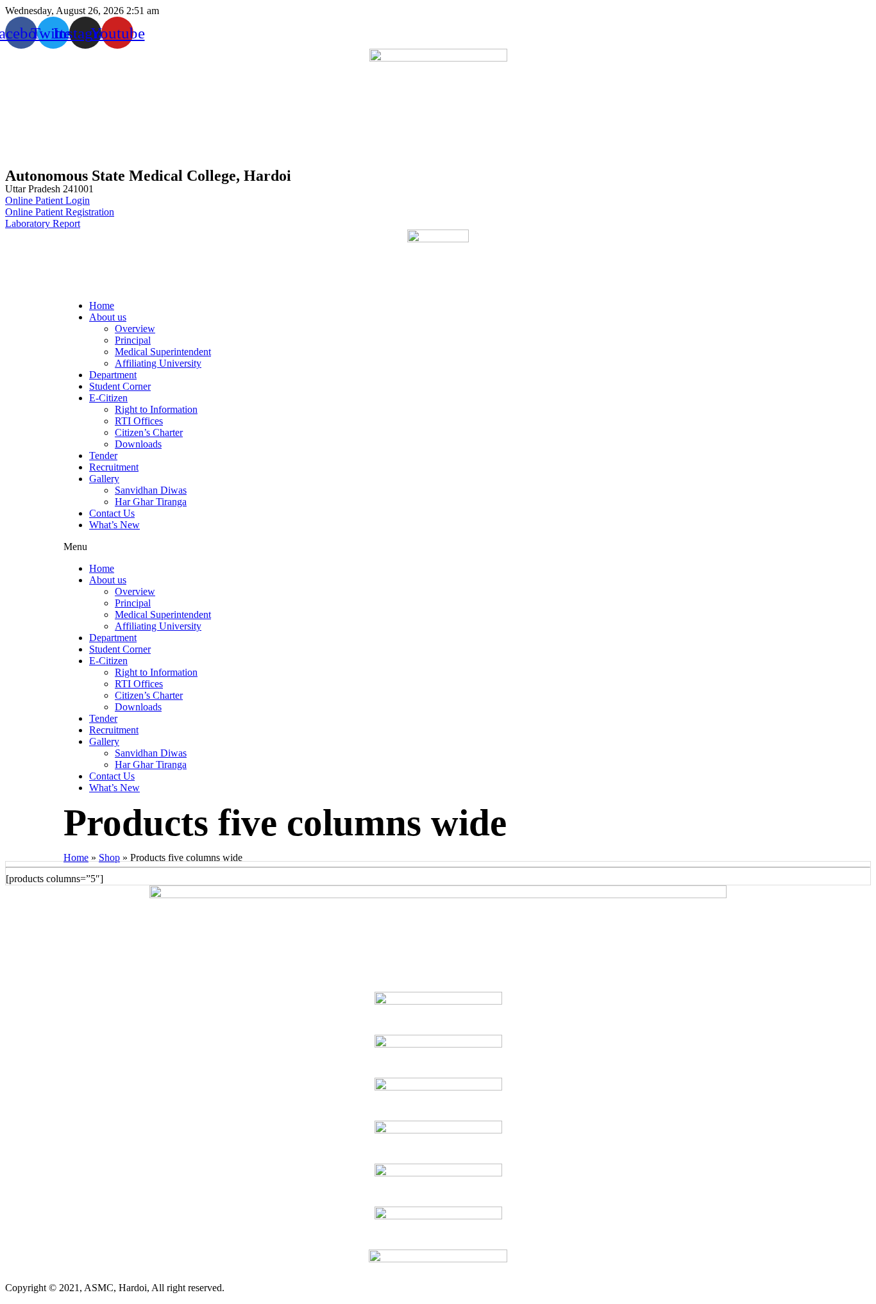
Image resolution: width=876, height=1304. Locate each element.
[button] (438, 547)
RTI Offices (139, 420)
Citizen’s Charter (149, 432)
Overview (135, 328)
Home (101, 305)
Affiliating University (158, 363)
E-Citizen (108, 397)
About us (107, 317)
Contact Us (112, 513)
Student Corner (120, 386)
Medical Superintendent (163, 351)
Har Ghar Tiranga (151, 501)
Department (113, 374)
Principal (133, 340)
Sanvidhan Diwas (151, 490)
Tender (103, 455)
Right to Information (156, 409)
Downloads (138, 444)
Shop (109, 857)
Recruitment (114, 467)
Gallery (104, 478)
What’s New (114, 524)
